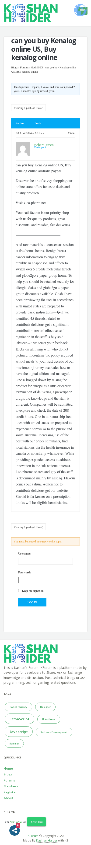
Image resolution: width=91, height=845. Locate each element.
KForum (33, 836)
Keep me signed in (33, 591)
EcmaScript (19, 719)
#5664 (70, 133)
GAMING (37, 67)
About (8, 798)
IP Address (48, 719)
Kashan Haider (46, 840)
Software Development (54, 732)
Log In (32, 602)
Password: (24, 572)
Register (10, 792)
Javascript (19, 731)
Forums (24, 67)
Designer (45, 706)
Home (8, 768)
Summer (14, 743)
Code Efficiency (18, 706)
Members (11, 786)
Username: (24, 553)
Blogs (14, 67)
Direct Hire (36, 822)
